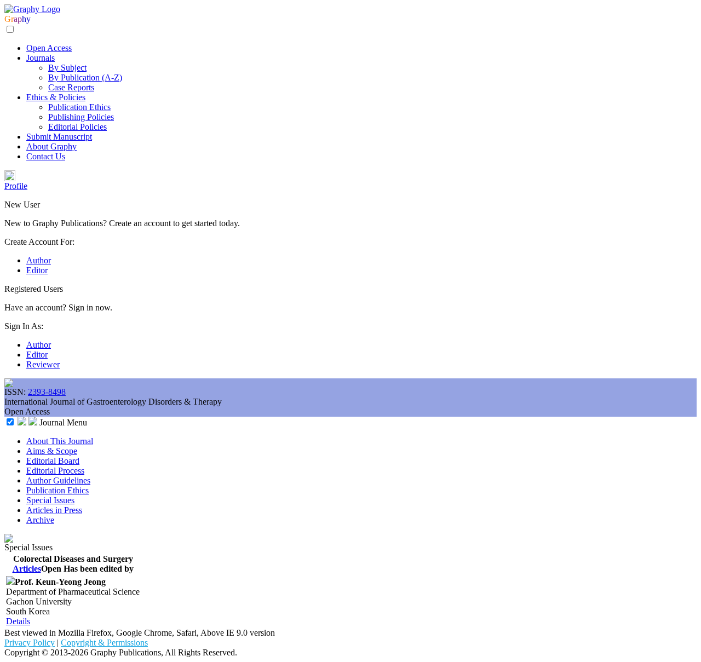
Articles (27, 568)
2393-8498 (47, 391)
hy (26, 19)
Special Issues (28, 547)
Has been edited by (99, 568)
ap (18, 19)
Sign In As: (23, 326)
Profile (15, 186)
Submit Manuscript (59, 136)
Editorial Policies (77, 126)
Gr (9, 19)
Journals (40, 57)
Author (38, 260)
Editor (37, 270)
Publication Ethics (79, 107)
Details (18, 621)
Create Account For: (39, 241)
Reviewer (43, 364)
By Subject (67, 67)
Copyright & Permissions (104, 642)
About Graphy (51, 146)
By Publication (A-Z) (85, 77)
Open (51, 568)
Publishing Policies (81, 117)
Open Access (49, 48)
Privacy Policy (29, 642)
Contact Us (45, 156)
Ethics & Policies (55, 97)
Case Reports (71, 87)
